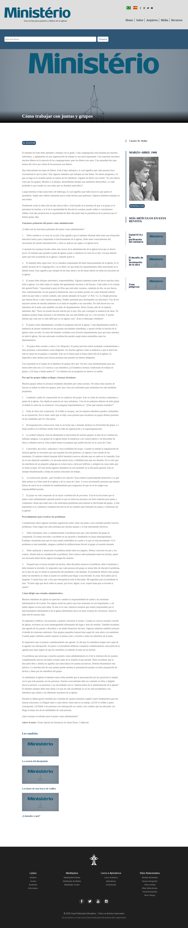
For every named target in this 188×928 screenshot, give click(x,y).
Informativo (33, 888)
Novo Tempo (149, 895)
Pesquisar (103, 39)
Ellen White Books (149, 888)
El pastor (29, 143)
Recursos (176, 20)
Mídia (164, 20)
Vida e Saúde (149, 885)
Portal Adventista (150, 892)
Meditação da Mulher (72, 881)
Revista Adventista (150, 877)
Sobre (139, 20)
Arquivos (152, 20)
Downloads (111, 885)
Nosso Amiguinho (150, 881)
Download (137, 206)
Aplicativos (111, 881)
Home (129, 20)
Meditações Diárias (72, 877)
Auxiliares (33, 885)
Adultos (33, 877)
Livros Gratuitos (111, 877)
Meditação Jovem (72, 885)
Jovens (33, 881)
